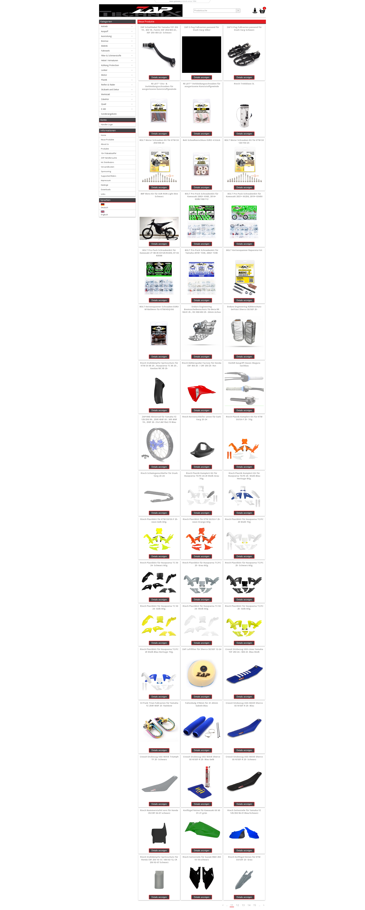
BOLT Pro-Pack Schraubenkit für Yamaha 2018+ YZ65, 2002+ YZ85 (201, 251)
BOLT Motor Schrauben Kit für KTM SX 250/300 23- (159, 141)
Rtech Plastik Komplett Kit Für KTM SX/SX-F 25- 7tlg (244, 418)
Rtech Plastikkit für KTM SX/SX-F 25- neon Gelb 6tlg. (159, 520)
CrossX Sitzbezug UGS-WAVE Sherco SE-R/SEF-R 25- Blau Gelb (201, 758)
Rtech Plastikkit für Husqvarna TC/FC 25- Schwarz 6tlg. (244, 564)
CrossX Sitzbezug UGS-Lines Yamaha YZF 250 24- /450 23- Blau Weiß (244, 650)
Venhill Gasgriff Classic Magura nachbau (244, 364)
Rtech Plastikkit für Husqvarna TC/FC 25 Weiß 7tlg (244, 520)
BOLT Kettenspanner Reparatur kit (244, 250)
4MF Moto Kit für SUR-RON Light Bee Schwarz (159, 195)
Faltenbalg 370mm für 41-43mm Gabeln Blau (201, 704)
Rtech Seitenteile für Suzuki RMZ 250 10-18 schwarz (202, 858)
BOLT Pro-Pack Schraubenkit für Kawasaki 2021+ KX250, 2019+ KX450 (244, 195)
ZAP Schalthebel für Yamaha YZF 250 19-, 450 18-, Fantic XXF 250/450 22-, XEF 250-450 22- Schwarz (159, 30)
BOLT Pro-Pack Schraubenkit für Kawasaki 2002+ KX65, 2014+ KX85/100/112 (201, 196)
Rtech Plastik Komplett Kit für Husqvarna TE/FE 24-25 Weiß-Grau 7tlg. (201, 476)
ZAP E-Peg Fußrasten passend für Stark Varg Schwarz (244, 28)
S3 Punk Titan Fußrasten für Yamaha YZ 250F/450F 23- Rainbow (159, 704)
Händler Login (107, 124)
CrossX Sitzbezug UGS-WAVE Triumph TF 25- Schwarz (159, 758)
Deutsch (104, 207)
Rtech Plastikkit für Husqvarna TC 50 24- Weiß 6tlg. (202, 607)
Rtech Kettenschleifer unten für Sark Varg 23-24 (201, 418)
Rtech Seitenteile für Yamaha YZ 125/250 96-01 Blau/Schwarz (244, 811)
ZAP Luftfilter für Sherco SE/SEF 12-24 (201, 649)
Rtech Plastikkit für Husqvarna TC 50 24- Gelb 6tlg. (159, 607)
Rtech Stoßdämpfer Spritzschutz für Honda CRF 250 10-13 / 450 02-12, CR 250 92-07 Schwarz (159, 860)
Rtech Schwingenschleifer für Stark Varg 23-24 (159, 474)
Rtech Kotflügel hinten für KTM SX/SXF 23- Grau (244, 858)
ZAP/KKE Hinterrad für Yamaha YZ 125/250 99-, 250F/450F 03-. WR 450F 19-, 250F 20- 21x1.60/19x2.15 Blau (159, 419)
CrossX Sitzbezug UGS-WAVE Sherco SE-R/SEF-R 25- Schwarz (244, 758)
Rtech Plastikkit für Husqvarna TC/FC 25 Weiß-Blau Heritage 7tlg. (159, 650)
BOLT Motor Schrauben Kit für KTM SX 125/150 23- (244, 141)
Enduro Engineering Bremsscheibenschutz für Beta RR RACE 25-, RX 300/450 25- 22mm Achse (201, 309)
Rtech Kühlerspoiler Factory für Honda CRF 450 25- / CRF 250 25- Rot (201, 364)
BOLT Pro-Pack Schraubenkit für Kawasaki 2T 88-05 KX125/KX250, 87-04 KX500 (159, 253)
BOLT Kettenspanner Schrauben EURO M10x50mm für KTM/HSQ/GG (159, 308)
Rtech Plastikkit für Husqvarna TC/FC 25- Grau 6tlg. (201, 564)
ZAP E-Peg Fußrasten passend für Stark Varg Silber (201, 28)
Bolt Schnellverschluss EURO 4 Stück (201, 140)
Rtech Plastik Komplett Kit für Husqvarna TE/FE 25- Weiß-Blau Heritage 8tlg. (244, 476)
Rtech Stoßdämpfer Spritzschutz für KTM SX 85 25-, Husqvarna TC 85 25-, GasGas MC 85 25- (159, 366)
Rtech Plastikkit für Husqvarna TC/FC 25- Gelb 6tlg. (244, 607)
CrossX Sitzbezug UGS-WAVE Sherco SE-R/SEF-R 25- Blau (244, 704)
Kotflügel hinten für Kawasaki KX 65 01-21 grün (201, 811)
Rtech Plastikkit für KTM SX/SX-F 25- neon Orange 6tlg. (201, 520)
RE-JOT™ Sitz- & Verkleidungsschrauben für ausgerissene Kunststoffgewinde (159, 86)
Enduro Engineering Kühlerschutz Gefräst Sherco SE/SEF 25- (244, 308)
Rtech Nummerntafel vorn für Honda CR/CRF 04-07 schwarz (159, 811)
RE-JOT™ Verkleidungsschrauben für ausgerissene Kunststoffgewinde (201, 85)
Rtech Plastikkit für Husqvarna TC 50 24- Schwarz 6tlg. (159, 564)
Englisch (104, 214)
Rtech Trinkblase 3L (244, 83)
